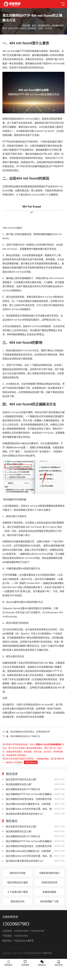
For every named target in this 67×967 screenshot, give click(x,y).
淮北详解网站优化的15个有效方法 (23, 789)
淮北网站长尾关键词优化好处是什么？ (25, 813)
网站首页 (8, 964)
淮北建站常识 (58, 25)
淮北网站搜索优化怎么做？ (19, 784)
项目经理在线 (31, 762)
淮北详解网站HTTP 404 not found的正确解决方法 (31, 794)
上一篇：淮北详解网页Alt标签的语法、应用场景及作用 (26, 731)
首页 (34, 25)
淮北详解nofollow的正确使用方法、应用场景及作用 (31, 803)
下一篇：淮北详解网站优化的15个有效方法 (21, 736)
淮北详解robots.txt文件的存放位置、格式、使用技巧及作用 (35, 808)
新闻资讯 (42, 964)
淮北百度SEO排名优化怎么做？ (22, 779)
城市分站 (48, 953)
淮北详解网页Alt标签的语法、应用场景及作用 (29, 799)
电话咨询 (59, 964)
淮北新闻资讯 (44, 25)
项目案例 (25, 964)
